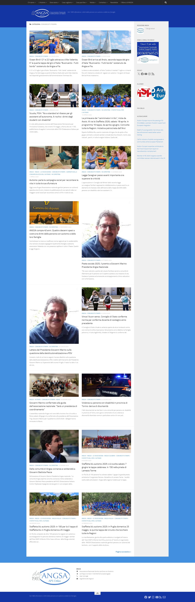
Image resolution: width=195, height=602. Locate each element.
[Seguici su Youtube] (156, 597)
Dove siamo (54, 2)
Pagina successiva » (123, 552)
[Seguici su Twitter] (149, 597)
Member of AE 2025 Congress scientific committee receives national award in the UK (151, 157)
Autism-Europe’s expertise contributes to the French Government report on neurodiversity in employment (150, 148)
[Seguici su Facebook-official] (145, 597)
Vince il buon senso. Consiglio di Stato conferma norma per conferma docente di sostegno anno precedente (104, 320)
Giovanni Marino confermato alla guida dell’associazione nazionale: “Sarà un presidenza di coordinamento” (53, 406)
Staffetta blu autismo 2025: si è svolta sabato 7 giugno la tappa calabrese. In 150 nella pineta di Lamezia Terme (104, 467)
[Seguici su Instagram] (153, 597)
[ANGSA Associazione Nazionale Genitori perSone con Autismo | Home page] (47, 13)
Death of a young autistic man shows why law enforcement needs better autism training (150, 132)
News (58, 399)
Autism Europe (142, 116)
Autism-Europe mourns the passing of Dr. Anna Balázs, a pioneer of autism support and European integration (151, 123)
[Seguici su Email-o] (164, 597)
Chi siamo (31, 2)
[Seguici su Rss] (160, 597)
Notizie (92, 2)
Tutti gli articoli (150, 28)
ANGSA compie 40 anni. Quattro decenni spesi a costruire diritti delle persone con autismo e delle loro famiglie (52, 233)
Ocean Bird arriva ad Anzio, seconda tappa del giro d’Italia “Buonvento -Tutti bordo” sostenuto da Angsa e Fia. (105, 63)
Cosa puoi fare (81, 2)
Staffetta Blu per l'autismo (91, 458)
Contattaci (102, 2)
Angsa (31, 56)
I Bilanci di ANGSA (127, 2)
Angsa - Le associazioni (43, 172)
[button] (144, 93)
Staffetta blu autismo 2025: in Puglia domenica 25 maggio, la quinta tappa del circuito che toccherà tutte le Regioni (105, 530)
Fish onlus (140, 108)
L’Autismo (42, 2)
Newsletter (114, 2)
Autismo (38, 399)
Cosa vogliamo (67, 2)
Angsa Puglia (56, 518)
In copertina (106, 110)
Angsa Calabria (109, 456)
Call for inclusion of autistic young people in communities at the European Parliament (150, 140)
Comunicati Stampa (41, 56)
